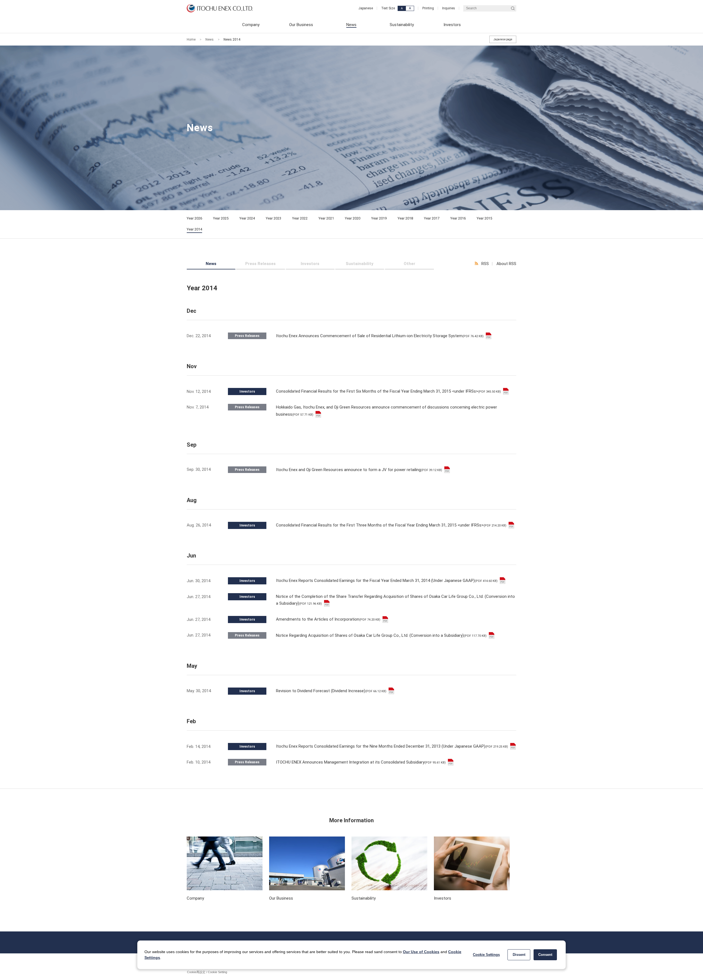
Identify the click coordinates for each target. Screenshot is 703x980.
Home (191, 39)
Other (409, 263)
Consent (545, 955)
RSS (485, 263)
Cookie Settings (486, 955)
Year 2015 (484, 218)
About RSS (506, 263)
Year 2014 (194, 229)
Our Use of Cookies (421, 952)
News (209, 39)
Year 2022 (300, 218)
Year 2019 (379, 218)
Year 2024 (247, 218)
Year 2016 (458, 218)
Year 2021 (326, 218)
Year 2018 (405, 218)
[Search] (512, 8)
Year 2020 (352, 218)
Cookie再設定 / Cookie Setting (207, 972)
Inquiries (448, 8)
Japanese (365, 8)
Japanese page (502, 39)
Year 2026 (194, 218)
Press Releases (260, 263)
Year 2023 (273, 218)
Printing (428, 8)
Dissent (519, 955)
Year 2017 (431, 218)
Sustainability (359, 263)
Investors (310, 263)
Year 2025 (220, 218)
